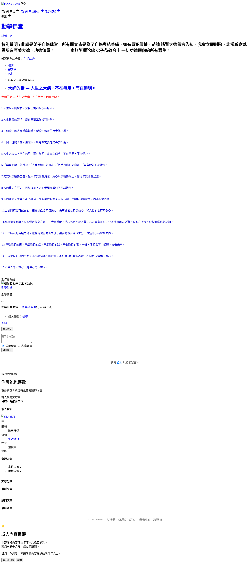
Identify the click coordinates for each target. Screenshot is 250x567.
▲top (4, 322)
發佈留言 (7, 350)
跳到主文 (6, 35)
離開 (19, 560)
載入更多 (7, 329)
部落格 (12, 69)
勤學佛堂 (12, 26)
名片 (11, 73)
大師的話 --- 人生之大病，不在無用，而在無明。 (52, 88)
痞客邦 (26, 307)
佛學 (25, 316)
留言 (33, 307)
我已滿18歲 (8, 560)
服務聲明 (157, 519)
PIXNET (99, 519)
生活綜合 (29, 58)
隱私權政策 (144, 519)
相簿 (11, 65)
